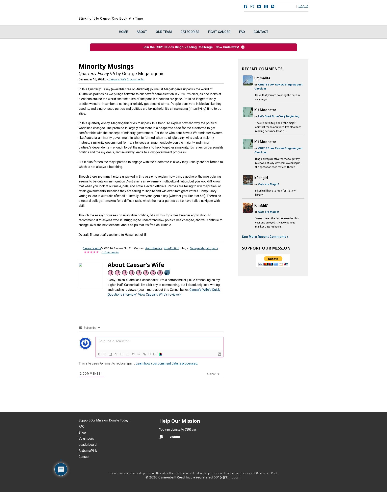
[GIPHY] (161, 354)
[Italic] (105, 354)
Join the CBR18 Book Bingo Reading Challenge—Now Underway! (192, 47)
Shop (82, 432)
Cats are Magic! (268, 184)
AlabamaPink (88, 451)
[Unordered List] (127, 354)
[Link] (144, 354)
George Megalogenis (204, 248)
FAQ (81, 426)
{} (149, 353)
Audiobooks (153, 248)
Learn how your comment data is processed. (167, 363)
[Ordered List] (122, 354)
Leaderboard (88, 445)
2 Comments (135, 79)
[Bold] (99, 354)
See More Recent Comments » (265, 237)
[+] (155, 353)
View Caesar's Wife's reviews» (159, 294)
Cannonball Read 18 (128, 8)
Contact (84, 457)
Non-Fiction (171, 248)
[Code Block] (139, 354)
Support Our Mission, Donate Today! (104, 420)
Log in (303, 6)
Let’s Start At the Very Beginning (279, 116)
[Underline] (110, 354)
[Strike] (116, 354)
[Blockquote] (133, 354)
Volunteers (86, 438)
